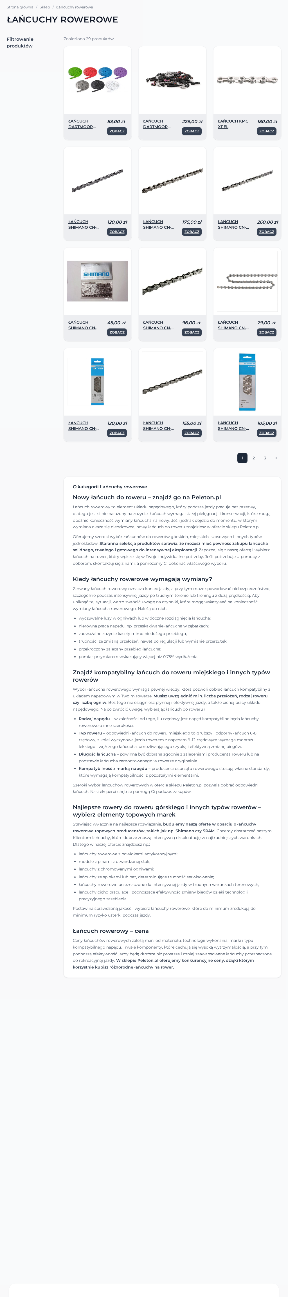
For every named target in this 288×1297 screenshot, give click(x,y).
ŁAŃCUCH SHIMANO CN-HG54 (232, 328)
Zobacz (117, 131)
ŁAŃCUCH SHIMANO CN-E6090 (157, 227)
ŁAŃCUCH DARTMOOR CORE (80, 127)
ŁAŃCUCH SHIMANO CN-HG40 (82, 328)
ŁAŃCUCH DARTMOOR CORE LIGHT (155, 127)
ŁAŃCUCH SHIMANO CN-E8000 (232, 227)
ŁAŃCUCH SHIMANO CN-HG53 (157, 328)
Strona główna (20, 7)
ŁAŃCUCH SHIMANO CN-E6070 (82, 227)
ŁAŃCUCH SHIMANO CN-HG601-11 (82, 428)
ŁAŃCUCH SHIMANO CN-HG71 (232, 428)
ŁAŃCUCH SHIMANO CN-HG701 (157, 428)
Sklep (45, 7)
